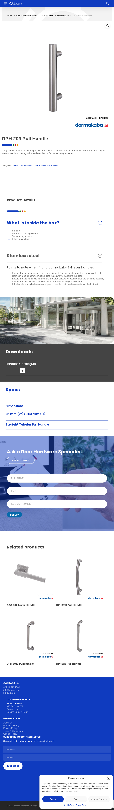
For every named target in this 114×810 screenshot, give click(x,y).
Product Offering (11, 725)
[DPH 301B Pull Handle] (31, 635)
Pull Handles (63, 16)
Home (9, 16)
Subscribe (13, 766)
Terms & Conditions (13, 731)
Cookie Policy (69, 805)
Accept (53, 799)
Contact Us (12, 709)
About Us (8, 723)
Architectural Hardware (26, 16)
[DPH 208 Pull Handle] (80, 577)
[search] (107, 3)
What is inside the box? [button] (33, 223)
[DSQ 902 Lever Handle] (31, 577)
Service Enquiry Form (17, 712)
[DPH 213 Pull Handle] (80, 635)
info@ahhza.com (11, 690)
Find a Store (9, 693)
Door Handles (47, 16)
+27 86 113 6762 (15, 706)
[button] (108, 778)
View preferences (99, 799)
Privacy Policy (81, 805)
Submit (14, 515)
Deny (76, 799)
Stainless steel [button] (23, 255)
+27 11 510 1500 (11, 687)
